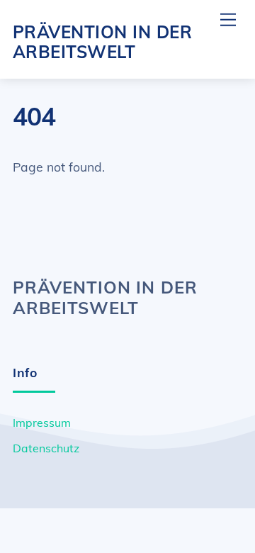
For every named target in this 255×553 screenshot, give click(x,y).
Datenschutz (46, 448)
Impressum (42, 422)
